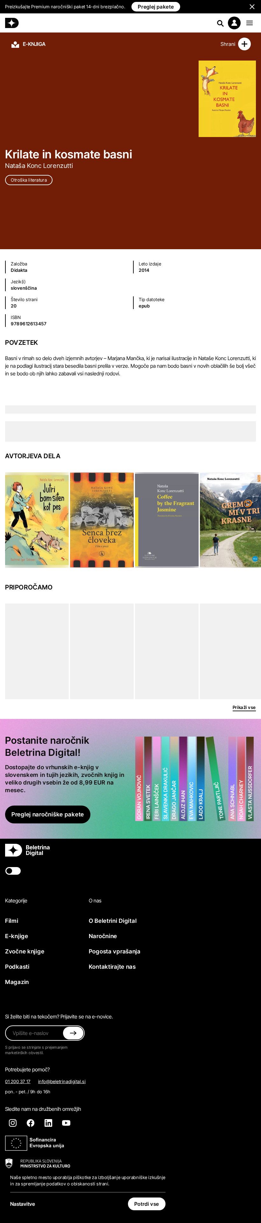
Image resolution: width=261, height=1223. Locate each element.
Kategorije (16, 900)
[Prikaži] (249, 23)
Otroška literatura (29, 180)
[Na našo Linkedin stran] (48, 1123)
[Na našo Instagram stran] (13, 1123)
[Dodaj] (244, 44)
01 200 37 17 (18, 1081)
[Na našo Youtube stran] (66, 1123)
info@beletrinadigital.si (62, 1081)
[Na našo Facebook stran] (30, 1123)
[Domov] (12, 23)
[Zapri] (73, 1033)
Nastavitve (22, 1204)
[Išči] (220, 23)
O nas (95, 900)
